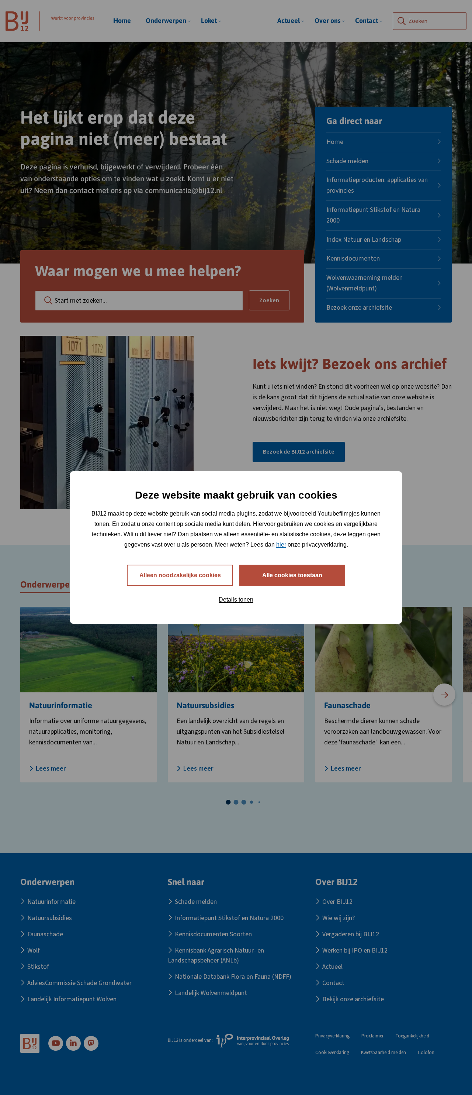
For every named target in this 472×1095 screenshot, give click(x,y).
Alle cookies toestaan (292, 575)
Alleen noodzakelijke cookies (180, 575)
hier (281, 544)
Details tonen (236, 599)
